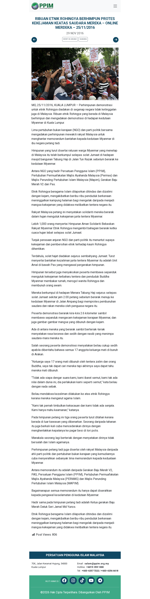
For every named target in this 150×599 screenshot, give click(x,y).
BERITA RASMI (70, 39)
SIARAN (83, 39)
